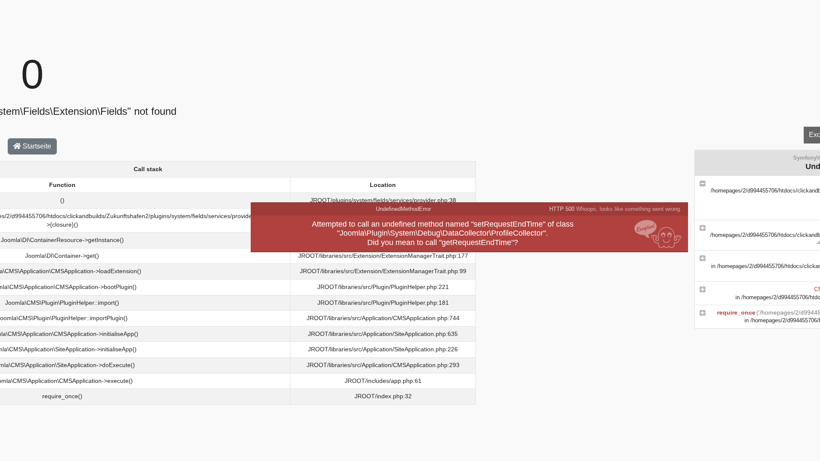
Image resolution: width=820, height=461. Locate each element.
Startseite (36, 146)
